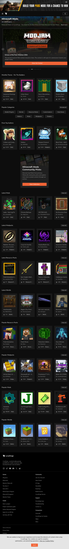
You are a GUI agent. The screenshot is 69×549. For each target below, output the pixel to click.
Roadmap (38, 488)
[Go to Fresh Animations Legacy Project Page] (9, 273)
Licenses (5, 533)
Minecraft (5, 480)
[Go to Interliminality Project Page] (9, 305)
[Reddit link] (20, 468)
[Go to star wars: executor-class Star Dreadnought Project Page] (44, 305)
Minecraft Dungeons (8, 494)
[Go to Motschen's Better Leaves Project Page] (44, 337)
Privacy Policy (6, 530)
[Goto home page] (6, 13)
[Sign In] (65, 13)
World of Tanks (7, 497)
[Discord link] (13, 468)
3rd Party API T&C (7, 515)
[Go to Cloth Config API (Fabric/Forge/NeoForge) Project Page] (44, 402)
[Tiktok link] (7, 468)
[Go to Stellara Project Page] (27, 138)
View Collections (35, 184)
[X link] (16, 468)
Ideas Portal (39, 480)
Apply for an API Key (8, 512)
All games (5, 477)
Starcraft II (5, 488)
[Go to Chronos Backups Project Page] (27, 208)
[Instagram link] (4, 468)
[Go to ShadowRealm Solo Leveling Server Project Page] (44, 240)
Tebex (37, 519)
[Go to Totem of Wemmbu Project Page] (44, 273)
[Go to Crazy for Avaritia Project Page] (27, 240)
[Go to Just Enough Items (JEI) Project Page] (27, 402)
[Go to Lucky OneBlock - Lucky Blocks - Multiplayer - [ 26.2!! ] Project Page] (44, 435)
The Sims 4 (5, 486)
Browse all (63, 107)
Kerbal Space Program (8, 491)
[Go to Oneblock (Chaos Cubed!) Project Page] (9, 435)
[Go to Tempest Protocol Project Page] (44, 138)
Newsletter (38, 486)
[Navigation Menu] (2, 14)
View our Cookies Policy (46, 541)
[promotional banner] (34, 5)
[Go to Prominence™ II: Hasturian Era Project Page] (44, 370)
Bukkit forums (39, 491)
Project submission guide (9, 506)
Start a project (6, 504)
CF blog (37, 483)
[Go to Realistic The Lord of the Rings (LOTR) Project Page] (9, 240)
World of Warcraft (7, 483)
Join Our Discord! (40, 477)
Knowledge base (40, 501)
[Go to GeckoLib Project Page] (9, 402)
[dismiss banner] (66, 2)
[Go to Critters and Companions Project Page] (9, 138)
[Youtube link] (10, 468)
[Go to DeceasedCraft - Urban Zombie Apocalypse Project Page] (27, 370)
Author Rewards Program (9, 509)
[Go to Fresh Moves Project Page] (27, 337)
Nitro (37, 521)
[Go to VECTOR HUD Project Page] (44, 208)
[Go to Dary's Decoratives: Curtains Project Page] (44, 90)
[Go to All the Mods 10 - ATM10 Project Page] (9, 370)
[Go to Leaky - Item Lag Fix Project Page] (9, 208)
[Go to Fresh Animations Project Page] (9, 337)
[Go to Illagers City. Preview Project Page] (27, 305)
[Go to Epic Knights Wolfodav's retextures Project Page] (27, 273)
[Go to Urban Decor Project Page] (27, 90)
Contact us (38, 506)
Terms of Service (7, 527)
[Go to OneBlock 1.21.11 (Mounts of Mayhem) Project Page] (27, 435)
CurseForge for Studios (41, 516)
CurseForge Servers (40, 494)
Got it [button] (34, 545)
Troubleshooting (40, 504)
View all (64, 193)
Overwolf (38, 513)
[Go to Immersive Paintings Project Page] (9, 90)
